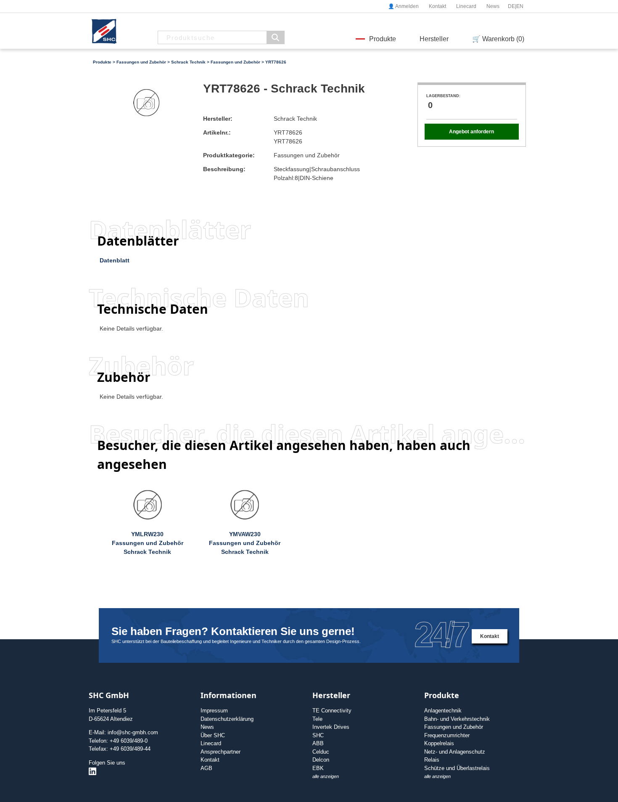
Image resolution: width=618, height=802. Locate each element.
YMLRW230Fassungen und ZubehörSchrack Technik (147, 543)
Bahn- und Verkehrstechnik (457, 719)
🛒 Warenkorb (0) (498, 38)
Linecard (466, 6)
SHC (318, 735)
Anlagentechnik (443, 710)
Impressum (214, 710)
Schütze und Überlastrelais (457, 768)
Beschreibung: (224, 169)
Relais (431, 760)
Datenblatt (114, 260)
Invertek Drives (330, 727)
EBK (318, 768)
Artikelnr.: (217, 132)
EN (519, 6)
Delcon (320, 760)
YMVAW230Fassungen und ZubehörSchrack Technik (244, 543)
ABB (318, 743)
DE (511, 6)
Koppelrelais (439, 743)
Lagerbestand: (443, 96)
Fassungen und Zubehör (141, 62)
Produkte (382, 38)
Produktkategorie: (229, 155)
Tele (317, 719)
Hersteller (434, 38)
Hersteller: (217, 118)
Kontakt (437, 6)
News (492, 6)
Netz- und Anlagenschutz (454, 752)
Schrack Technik (188, 62)
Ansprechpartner (220, 752)
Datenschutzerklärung (227, 719)
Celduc (320, 752)
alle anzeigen (325, 776)
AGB (206, 768)
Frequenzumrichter (447, 735)
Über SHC (213, 735)
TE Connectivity (331, 710)
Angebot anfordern (471, 132)
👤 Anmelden (403, 6)
